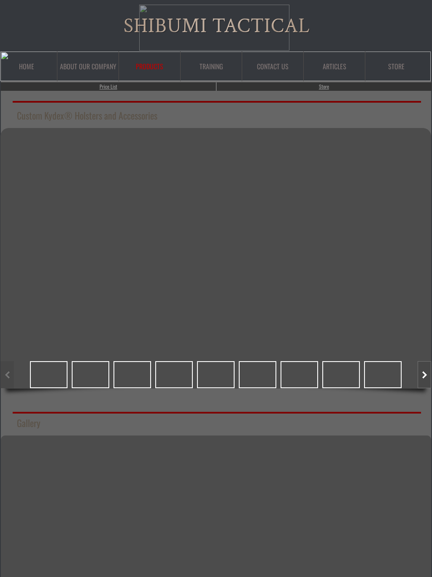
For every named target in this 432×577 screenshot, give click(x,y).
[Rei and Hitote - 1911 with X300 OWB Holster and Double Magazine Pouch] (390, 510)
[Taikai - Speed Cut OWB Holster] (42, 460)
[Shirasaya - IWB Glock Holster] (91, 460)
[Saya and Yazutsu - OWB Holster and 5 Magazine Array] (241, 510)
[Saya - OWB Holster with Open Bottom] (340, 460)
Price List (108, 86)
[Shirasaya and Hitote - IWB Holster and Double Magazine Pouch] (290, 460)
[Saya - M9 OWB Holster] (141, 510)
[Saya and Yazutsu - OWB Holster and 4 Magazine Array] (42, 510)
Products (149, 66)
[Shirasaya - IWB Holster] (191, 510)
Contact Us (273, 66)
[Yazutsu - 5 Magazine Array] (141, 460)
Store (324, 86)
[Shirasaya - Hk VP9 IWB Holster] (390, 460)
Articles (334, 66)
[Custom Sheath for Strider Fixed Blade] (191, 460)
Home (26, 66)
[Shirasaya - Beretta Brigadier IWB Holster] (290, 510)
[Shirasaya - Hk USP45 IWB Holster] (91, 510)
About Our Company (88, 66)
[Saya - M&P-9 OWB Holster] (340, 510)
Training (211, 66)
